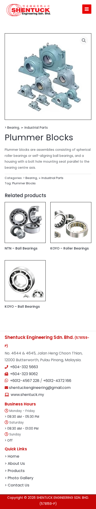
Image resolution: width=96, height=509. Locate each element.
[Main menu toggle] (86, 8)
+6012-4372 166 (57, 380)
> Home (12, 456)
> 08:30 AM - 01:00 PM (21, 428)
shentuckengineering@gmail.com (39, 387)
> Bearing (12, 127)
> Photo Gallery (19, 478)
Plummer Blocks (24, 183)
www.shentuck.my (27, 394)
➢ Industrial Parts (34, 127)
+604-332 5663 (24, 367)
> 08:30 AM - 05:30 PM (22, 417)
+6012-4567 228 (25, 380)
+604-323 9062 (24, 374)
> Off (9, 440)
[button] (84, 40)
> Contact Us (17, 485)
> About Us (15, 463)
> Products (15, 470)
